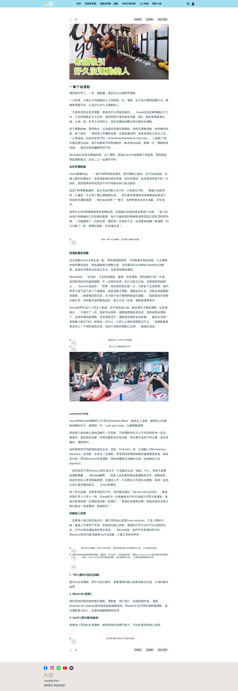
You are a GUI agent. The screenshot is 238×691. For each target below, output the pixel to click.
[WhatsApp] (58, 668)
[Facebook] (46, 668)
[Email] (71, 668)
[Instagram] (52, 668)
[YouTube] (65, 668)
